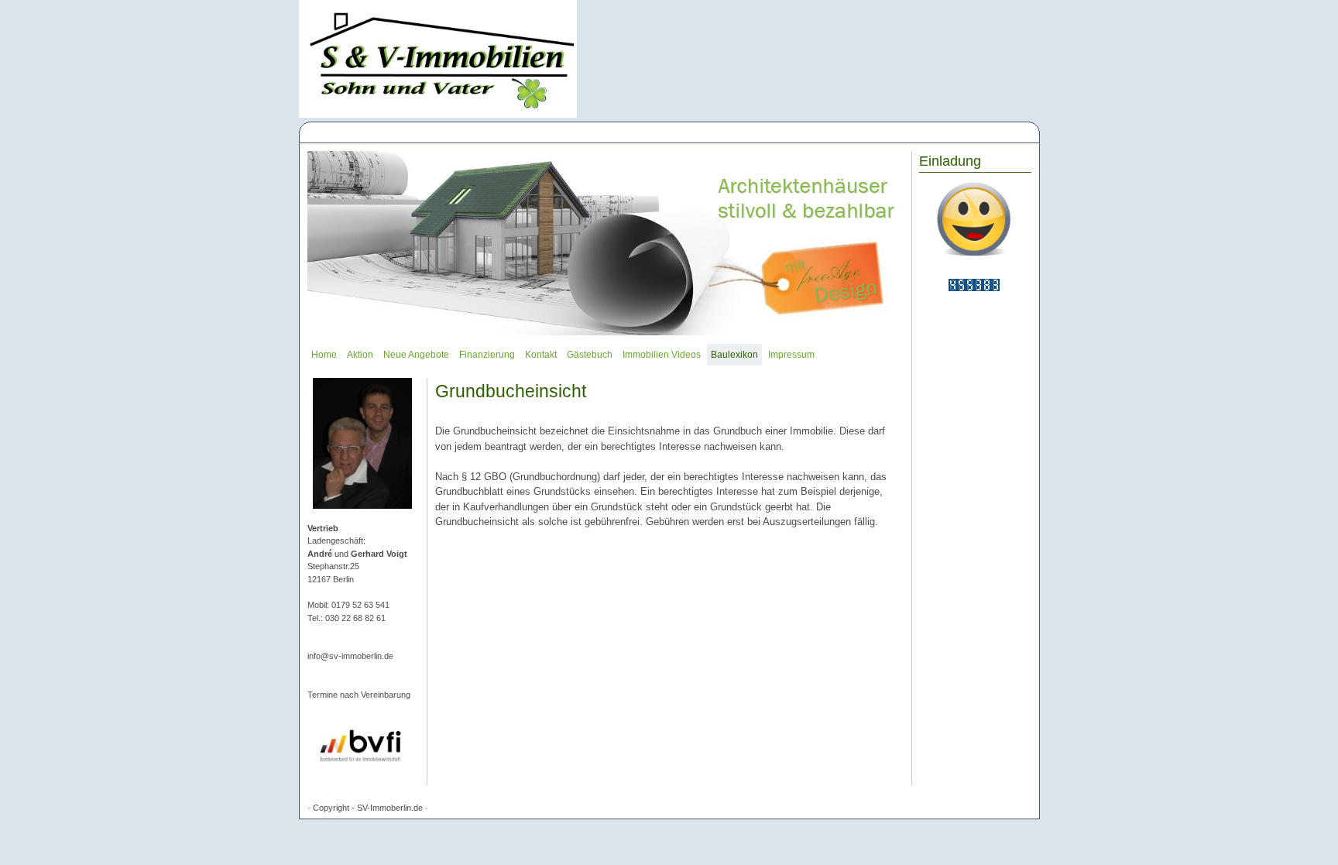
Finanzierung (487, 354)
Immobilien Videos (662, 354)
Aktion (360, 354)
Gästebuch (589, 354)
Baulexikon (734, 354)
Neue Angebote (416, 354)
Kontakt (541, 354)
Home (324, 354)
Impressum (791, 354)
